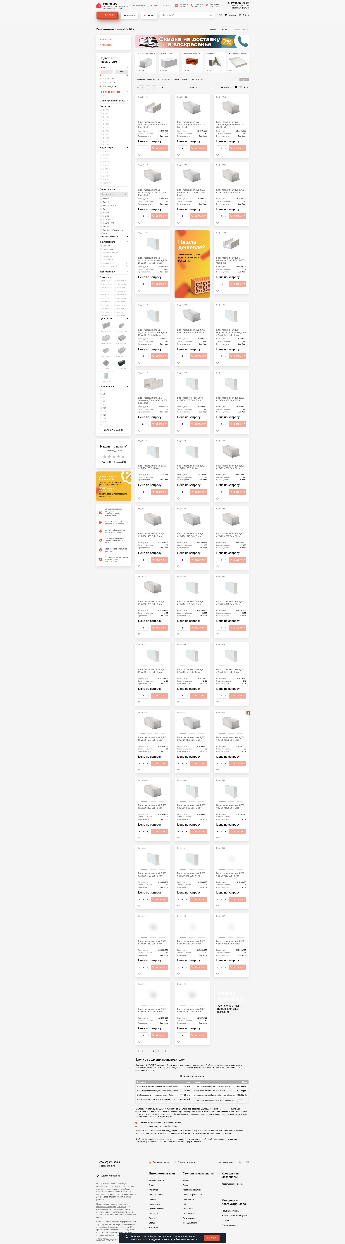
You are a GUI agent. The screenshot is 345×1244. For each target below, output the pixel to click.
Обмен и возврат (156, 1209)
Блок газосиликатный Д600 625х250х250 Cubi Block (152, 602)
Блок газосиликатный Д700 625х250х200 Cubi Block (230, 191)
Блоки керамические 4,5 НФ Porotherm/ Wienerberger (158, 1091)
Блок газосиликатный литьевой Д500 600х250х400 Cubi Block (152, 192)
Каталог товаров (156, 1180)
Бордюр (225, 1220)
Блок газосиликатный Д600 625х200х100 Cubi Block (230, 399)
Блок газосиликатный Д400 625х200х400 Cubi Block (191, 1010)
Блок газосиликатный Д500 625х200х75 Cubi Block (191, 874)
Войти (246, 15)
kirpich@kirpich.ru (240, 7)
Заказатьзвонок (199, 5)
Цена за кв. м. (109, 83)
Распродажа (106, 39)
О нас (151, 1185)
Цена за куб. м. (109, 86)
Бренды (131, 15)
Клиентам (138, 5)
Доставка (153, 5)
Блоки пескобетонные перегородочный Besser (157, 1086)
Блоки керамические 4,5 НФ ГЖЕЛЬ (209, 1091)
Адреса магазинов (110, 1175)
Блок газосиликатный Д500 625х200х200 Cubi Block (152, 806)
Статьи (152, 1223)
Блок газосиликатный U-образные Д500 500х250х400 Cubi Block (152, 124)
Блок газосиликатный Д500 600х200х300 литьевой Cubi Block (191, 192)
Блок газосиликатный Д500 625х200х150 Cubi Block (191, 806)
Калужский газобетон (145, 80)
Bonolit (176, 80)
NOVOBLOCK (198, 80)
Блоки (185, 1185)
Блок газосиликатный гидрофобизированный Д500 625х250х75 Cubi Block (231, 332)
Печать (227, 87)
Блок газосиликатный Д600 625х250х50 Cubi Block (191, 670)
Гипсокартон (188, 1213)
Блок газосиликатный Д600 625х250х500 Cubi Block (230, 467)
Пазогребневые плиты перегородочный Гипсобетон (158, 1099)
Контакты (153, 1227)
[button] (250, 62)
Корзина (232, 15)
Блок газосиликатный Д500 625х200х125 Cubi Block (230, 806)
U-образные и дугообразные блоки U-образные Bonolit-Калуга (158, 1095)
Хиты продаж (106, 45)
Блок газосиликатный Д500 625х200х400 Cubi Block (191, 738)
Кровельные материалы (232, 1184)
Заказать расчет (161, 1162)
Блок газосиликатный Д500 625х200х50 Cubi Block (230, 874)
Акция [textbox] (192, 87)
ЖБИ (185, 1204)
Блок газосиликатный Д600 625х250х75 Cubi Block (230, 670)
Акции (151, 15)
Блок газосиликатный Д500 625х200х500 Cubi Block (152, 738)
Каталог (109, 15)
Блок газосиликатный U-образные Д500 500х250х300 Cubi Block (152, 400)
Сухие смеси (188, 1199)
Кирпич (186, 1180)
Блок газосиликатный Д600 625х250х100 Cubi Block (152, 670)
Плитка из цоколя (230, 1225)
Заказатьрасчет (184, 5)
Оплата (165, 5)
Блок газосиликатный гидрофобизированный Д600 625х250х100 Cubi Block (153, 260)
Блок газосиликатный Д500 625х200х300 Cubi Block (230, 738)
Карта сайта (154, 1204)
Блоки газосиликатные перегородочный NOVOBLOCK (215, 1100)
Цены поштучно (110, 79)
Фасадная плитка (191, 1223)
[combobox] (193, 87)
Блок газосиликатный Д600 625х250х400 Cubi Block (152, 535)
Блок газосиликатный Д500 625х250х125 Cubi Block (230, 942)
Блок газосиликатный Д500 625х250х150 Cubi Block (191, 942)
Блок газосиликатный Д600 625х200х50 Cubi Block (191, 467)
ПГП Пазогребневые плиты (195, 1194)
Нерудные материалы (231, 1211)
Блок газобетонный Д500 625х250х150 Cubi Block (190, 399)
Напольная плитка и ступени (234, 1215)
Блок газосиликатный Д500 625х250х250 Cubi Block (152, 942)
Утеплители (188, 1209)
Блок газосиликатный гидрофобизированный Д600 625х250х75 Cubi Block (153, 332)
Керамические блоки (192, 1190)
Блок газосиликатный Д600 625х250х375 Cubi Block (191, 535)
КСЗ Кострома (164, 80)
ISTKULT (185, 80)
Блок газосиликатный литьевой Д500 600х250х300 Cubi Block (230, 124)
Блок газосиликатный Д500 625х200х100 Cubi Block (152, 874)
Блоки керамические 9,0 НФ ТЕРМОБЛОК (212, 1086)
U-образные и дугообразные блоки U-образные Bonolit (215, 1095)
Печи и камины (189, 1218)
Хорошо (211, 1238)
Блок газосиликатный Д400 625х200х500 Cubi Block (152, 1010)
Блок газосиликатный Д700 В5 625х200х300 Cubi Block (191, 331)
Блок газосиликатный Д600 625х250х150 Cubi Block (191, 602)
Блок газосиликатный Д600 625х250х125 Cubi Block (230, 602)
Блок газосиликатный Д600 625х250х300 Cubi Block (230, 535)
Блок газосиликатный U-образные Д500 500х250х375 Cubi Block (231, 260)
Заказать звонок (186, 1162)
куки (142, 1239)
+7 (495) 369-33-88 (238, 3)
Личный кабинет (156, 1194)
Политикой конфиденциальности (111, 1207)
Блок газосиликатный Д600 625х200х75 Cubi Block (152, 467)
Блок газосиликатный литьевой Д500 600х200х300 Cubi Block (191, 124)
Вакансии (153, 1199)
